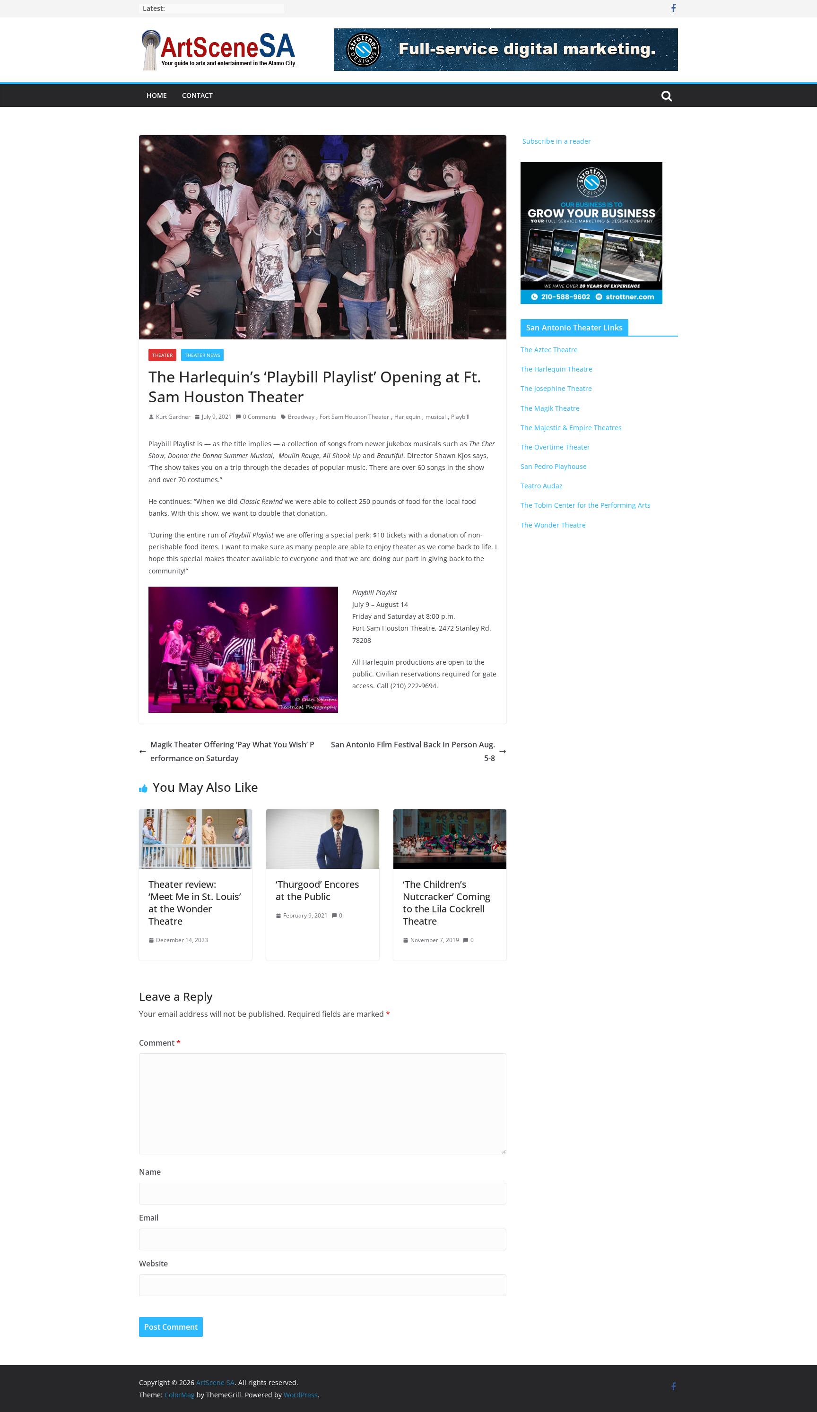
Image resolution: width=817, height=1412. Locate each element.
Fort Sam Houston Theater (354, 417)
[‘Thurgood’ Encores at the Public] (322, 816)
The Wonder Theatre (553, 524)
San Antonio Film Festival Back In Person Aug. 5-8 (413, 751)
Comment (160, 1043)
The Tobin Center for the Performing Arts (586, 505)
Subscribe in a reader (556, 141)
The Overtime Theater (555, 446)
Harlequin (407, 417)
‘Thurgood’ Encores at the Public (317, 890)
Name (150, 1172)
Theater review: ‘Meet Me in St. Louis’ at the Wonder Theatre (194, 902)
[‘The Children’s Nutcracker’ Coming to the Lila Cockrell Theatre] (449, 816)
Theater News (202, 355)
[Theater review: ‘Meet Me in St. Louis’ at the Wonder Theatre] (195, 816)
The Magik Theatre (550, 408)
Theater (162, 355)
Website (153, 1263)
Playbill (460, 417)
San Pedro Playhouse (554, 466)
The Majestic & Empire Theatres (571, 427)
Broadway (301, 417)
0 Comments (260, 417)
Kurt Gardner (173, 417)
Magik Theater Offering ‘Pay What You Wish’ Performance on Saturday (232, 751)
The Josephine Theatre (556, 388)
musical (436, 417)
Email (148, 1218)
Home (157, 95)
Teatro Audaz (542, 485)
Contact (197, 95)
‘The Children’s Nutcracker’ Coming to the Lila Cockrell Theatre (446, 902)
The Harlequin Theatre (556, 368)
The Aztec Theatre (549, 349)
